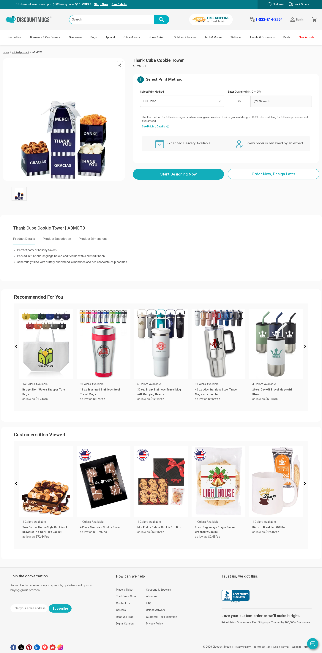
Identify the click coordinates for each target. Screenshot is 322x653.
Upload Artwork (155, 610)
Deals (286, 37)
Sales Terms (281, 647)
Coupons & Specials (158, 589)
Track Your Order (126, 596)
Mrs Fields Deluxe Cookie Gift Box (159, 527)
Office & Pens (132, 37)
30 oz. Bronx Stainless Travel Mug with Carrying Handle (159, 392)
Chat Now (278, 4)
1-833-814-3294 (268, 19)
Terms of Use (262, 647)
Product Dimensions (93, 239)
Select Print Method (152, 91)
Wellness (236, 37)
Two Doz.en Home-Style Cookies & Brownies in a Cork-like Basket (44, 529)
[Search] (161, 19)
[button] (17, 347)
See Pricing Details (155, 126)
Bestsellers (14, 37)
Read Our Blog (124, 617)
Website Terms (301, 647)
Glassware (75, 37)
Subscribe (60, 608)
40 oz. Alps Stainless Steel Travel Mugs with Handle (216, 392)
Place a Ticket (124, 589)
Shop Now (101, 4)
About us (151, 596)
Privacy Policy (154, 623)
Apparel (110, 37)
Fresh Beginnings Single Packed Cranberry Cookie (215, 529)
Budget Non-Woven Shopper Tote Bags (43, 392)
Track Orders (301, 4)
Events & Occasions (262, 37)
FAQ (148, 603)
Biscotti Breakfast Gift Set (269, 527)
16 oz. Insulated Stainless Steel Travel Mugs (100, 392)
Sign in (300, 19)
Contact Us (123, 603)
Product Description (57, 239)
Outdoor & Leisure (185, 37)
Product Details (24, 239)
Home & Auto (157, 37)
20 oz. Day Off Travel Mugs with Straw (272, 392)
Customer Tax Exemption (161, 617)
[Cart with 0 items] (314, 19)
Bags (94, 37)
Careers (121, 610)
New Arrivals (306, 37)
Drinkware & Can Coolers (45, 37)
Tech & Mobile (213, 37)
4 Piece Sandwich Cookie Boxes (100, 527)
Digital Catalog (125, 623)
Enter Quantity (244, 91)
